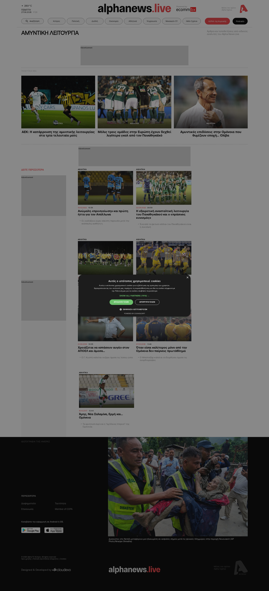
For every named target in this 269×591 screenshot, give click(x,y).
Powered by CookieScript (134, 313)
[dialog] (134, 295)
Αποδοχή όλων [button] (121, 302)
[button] (134, 296)
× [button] (187, 278)
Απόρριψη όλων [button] (147, 302)
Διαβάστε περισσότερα (148, 291)
